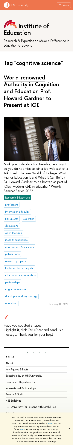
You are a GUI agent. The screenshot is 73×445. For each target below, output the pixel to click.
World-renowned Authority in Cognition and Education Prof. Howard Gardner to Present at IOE (31, 91)
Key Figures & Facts (17, 369)
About (11, 357)
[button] (27, 352)
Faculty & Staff (14, 394)
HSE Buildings (13, 400)
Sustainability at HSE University (24, 375)
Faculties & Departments (20, 382)
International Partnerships (21, 388)
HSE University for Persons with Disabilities (31, 407)
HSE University (20, 5)
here (50, 423)
